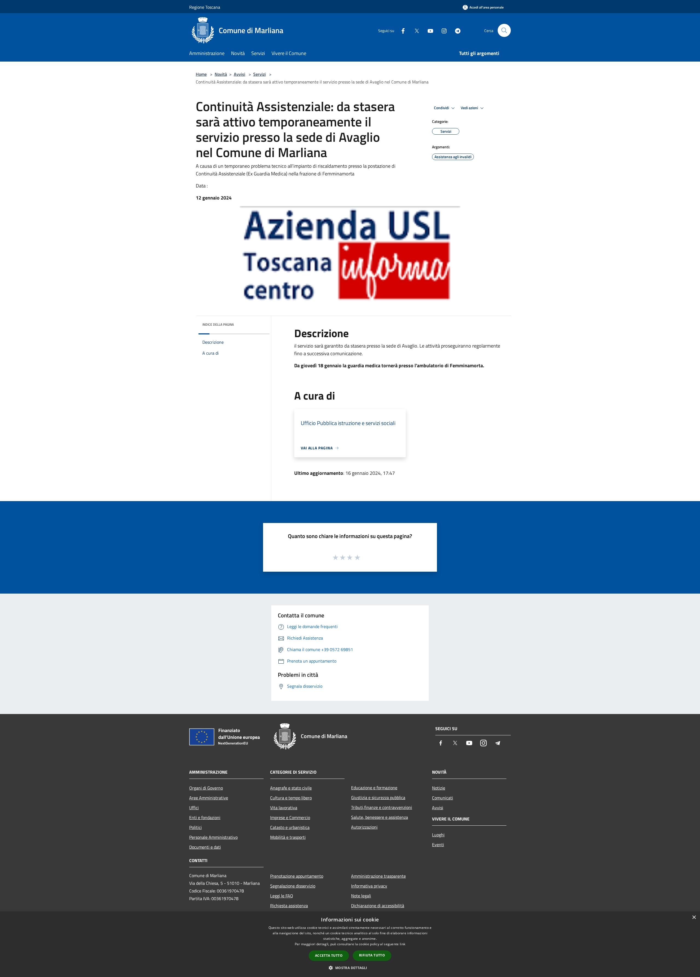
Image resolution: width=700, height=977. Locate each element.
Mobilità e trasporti (288, 837)
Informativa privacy (369, 886)
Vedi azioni (470, 108)
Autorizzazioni (364, 827)
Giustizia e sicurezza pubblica (378, 797)
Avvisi (239, 74)
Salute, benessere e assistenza (379, 817)
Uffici (194, 807)
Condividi (442, 108)
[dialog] (350, 944)
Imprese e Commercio (290, 817)
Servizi (259, 74)
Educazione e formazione (374, 787)
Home (201, 74)
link (402, 944)
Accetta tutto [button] (329, 955)
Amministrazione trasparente (378, 876)
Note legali (361, 895)
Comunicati (442, 797)
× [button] (694, 917)
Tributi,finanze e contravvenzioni (381, 807)
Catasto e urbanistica (290, 827)
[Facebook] (400, 30)
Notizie (438, 788)
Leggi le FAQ (281, 895)
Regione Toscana (204, 7)
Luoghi (438, 834)
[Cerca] (504, 30)
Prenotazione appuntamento (296, 876)
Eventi (438, 844)
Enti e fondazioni (204, 817)
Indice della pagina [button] (218, 324)
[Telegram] (455, 30)
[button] (350, 967)
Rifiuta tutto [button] (372, 955)
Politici (195, 827)
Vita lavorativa (283, 807)
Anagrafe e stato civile (291, 788)
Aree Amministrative (208, 797)
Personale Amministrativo (213, 837)
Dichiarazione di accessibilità (377, 905)
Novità (221, 74)
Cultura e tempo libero (291, 797)
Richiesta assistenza (289, 905)
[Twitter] (414, 30)
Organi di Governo (206, 788)
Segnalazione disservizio (292, 886)
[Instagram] (441, 30)
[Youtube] (428, 30)
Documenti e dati (205, 847)
